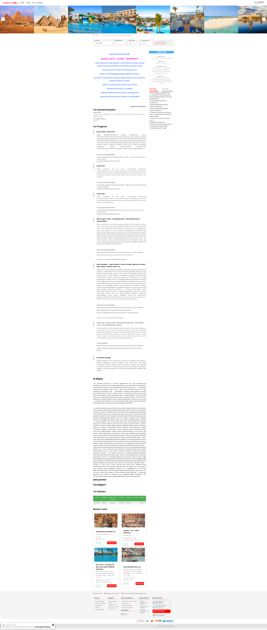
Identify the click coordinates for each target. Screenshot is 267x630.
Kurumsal (40, 2)
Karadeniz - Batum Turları (129, 601)
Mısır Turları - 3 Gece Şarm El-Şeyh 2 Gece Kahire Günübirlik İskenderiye (117, 35)
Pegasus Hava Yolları (131, 538)
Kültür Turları (112, 609)
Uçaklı (99, 537)
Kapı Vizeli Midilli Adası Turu (132, 567)
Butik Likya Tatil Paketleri (144, 606)
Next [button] (264, 19)
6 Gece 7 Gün (101, 539)
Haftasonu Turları (114, 607)
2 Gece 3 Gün (128, 579)
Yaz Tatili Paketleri (127, 607)
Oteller (22, 2)
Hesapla (163, 43)
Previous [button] (3, 19)
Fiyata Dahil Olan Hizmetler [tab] (153, 90)
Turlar (28, 2)
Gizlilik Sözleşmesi (100, 603)
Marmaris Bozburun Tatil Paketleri (144, 611)
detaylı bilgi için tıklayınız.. (43, 627)
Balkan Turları (113, 605)
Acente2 (162, 626)
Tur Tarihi (96, 40)
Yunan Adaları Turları (113, 602)
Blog (34, 2)
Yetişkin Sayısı (118, 40)
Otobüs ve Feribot (130, 577)
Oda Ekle (158, 43)
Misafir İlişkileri (99, 610)
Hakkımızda (98, 605)
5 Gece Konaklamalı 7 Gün (132, 540)
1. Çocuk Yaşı (131, 40)
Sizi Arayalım (260, 3)
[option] (17, 19)
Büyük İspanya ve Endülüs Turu (105, 531)
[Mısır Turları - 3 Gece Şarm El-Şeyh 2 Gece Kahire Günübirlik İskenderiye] (17, 19)
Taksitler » (142, 503)
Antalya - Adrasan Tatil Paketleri (144, 603)
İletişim (97, 607)
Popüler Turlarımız (127, 605)
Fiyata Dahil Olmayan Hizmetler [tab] (167, 90)
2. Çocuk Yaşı (144, 40)
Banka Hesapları (100, 601)
